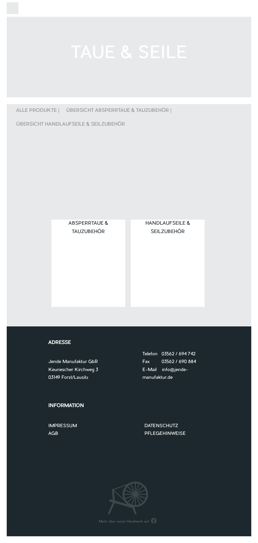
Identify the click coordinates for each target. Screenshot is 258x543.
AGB (53, 434)
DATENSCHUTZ (161, 426)
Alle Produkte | (37, 110)
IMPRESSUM (62, 426)
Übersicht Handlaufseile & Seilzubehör (70, 124)
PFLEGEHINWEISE (165, 434)
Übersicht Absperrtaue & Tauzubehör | (119, 110)
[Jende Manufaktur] (129, 9)
